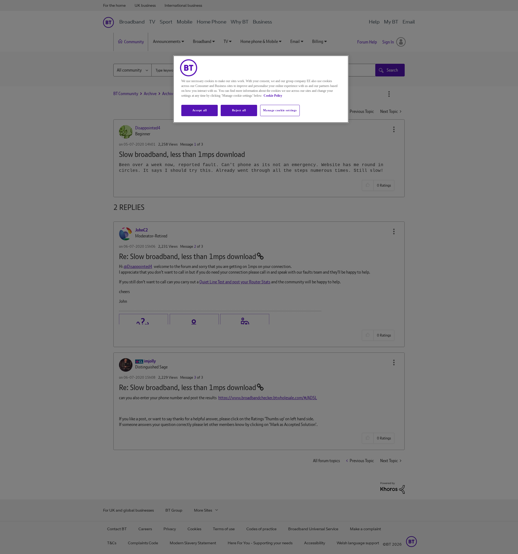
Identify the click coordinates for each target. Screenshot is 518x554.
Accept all (199, 110)
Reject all (239, 110)
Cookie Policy (273, 96)
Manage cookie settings (280, 110)
